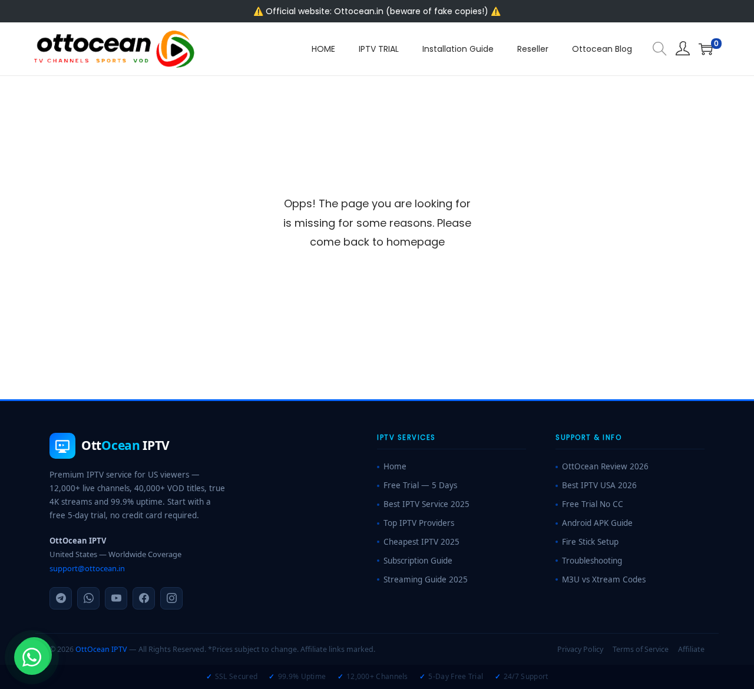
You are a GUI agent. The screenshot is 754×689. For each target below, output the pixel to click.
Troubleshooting (592, 560)
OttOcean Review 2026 (605, 466)
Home (394, 466)
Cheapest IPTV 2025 (421, 541)
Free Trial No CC (592, 504)
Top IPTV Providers (418, 523)
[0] (706, 49)
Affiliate (691, 649)
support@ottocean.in (87, 568)
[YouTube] (116, 598)
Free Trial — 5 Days (420, 485)
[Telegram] (60, 598)
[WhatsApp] (88, 598)
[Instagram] (171, 598)
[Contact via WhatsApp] (31, 657)
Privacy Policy (580, 649)
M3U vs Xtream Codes (604, 579)
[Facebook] (144, 598)
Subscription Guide (417, 560)
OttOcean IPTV (101, 649)
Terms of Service (641, 649)
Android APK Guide (597, 523)
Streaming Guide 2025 (425, 579)
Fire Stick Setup (590, 541)
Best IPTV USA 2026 (599, 485)
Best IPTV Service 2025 (426, 504)
